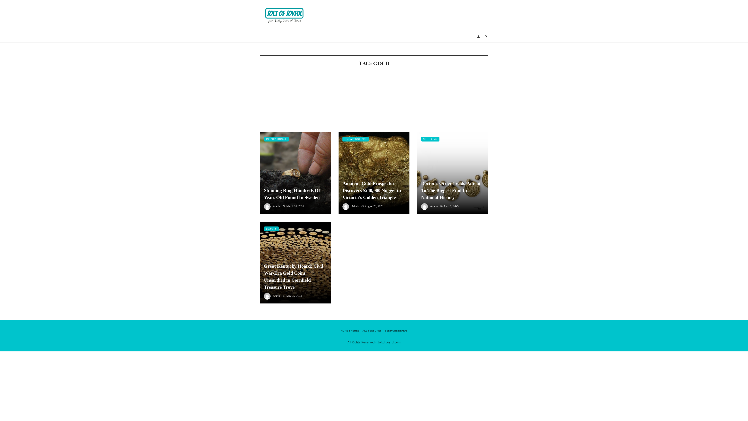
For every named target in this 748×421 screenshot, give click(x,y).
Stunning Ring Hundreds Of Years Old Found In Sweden (292, 194)
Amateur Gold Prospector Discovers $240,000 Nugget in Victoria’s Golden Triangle (371, 190)
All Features (372, 330)
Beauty (271, 228)
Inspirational (276, 139)
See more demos (396, 330)
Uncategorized (356, 139)
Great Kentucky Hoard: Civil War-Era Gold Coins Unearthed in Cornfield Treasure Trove (293, 277)
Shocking (430, 139)
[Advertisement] (374, 103)
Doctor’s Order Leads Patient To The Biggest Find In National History (451, 190)
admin (276, 206)
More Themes (349, 330)
